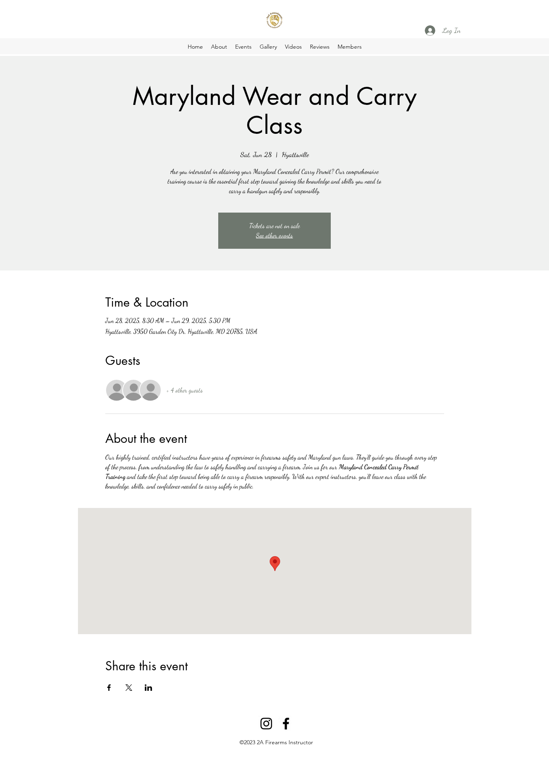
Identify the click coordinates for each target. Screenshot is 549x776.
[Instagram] (266, 723)
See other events (274, 235)
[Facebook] (286, 723)
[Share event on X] (129, 687)
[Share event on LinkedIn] (148, 687)
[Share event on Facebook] (109, 687)
